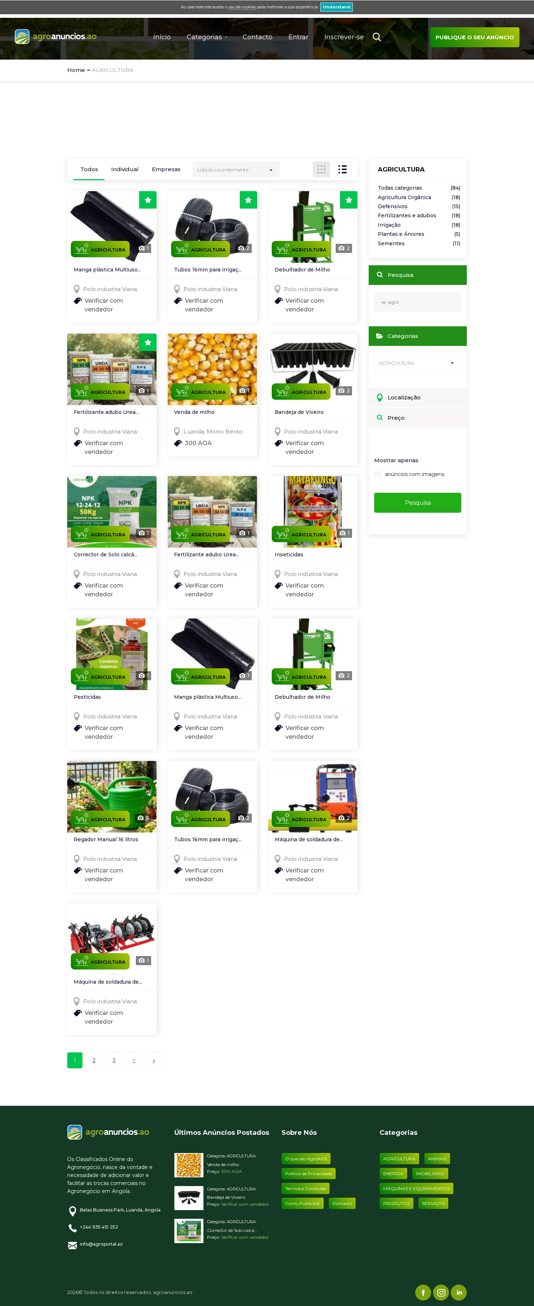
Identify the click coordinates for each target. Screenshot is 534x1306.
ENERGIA (393, 1173)
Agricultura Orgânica (419, 197)
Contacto (257, 37)
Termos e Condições (305, 1188)
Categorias (204, 37)
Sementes (419, 243)
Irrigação (419, 225)
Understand (336, 6)
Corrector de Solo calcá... (105, 555)
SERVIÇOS (433, 1203)
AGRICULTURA (241, 1155)
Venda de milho (194, 412)
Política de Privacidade (308, 1173)
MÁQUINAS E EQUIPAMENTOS (416, 1188)
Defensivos (419, 206)
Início (162, 37)
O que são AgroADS (306, 1158)
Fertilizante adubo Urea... (106, 412)
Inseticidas (289, 555)
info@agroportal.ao (101, 1244)
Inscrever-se (344, 37)
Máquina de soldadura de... (309, 840)
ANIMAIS (437, 1158)
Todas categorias (419, 188)
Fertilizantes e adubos (419, 215)
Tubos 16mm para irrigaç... (208, 270)
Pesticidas (87, 697)
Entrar (298, 37)
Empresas (166, 169)
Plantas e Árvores (419, 234)
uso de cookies (242, 6)
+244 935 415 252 (99, 1227)
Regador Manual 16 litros (106, 840)
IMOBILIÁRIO (430, 1173)
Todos (89, 169)
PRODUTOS (396, 1203)
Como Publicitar (302, 1203)
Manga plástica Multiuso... (107, 270)
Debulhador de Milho (302, 270)
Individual (125, 169)
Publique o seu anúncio (475, 37)
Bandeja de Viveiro (299, 412)
